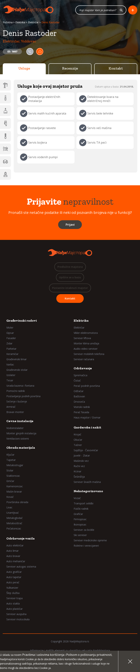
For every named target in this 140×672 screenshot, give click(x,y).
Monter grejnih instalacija (21, 433)
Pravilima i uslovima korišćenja (43, 655)
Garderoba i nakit (87, 427)
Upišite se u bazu (70, 277)
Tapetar (11, 460)
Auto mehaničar (15, 561)
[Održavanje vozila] (5, 161)
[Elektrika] (5, 97)
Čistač (77, 380)
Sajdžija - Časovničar (86, 450)
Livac (9, 507)
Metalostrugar (14, 465)
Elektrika (20, 22)
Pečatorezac (13, 528)
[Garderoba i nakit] (5, 148)
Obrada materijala (20, 448)
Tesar (9, 380)
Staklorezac (13, 475)
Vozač (77, 498)
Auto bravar (13, 556)
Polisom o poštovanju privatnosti (89, 655)
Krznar (77, 471)
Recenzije (70, 68)
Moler (9, 327)
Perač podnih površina (87, 386)
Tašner (78, 445)
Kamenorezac (14, 486)
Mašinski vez (81, 461)
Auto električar (15, 545)
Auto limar (12, 550)
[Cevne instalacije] (5, 123)
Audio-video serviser (86, 348)
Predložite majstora (70, 266)
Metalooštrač (14, 523)
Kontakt (116, 68)
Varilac (10, 364)
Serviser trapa (14, 598)
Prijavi (70, 224)
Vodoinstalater (15, 428)
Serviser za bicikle (84, 529)
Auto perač (12, 582)
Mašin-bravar (14, 491)
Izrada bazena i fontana (20, 385)
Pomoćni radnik (15, 391)
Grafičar (78, 514)
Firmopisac (80, 519)
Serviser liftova (82, 338)
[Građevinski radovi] (5, 85)
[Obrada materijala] (5, 136)
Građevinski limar (16, 359)
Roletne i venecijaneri (86, 545)
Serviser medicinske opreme (90, 540)
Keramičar (12, 354)
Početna (8, 22)
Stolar (9, 470)
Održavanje (83, 368)
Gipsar (10, 333)
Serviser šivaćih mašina (87, 482)
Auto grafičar (14, 572)
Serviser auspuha (16, 614)
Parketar (11, 348)
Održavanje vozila (20, 538)
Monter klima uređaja (86, 343)
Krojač (77, 434)
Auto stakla (13, 603)
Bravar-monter (15, 412)
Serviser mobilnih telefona (89, 354)
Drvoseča (79, 401)
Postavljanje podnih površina (23, 396)
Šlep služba (13, 593)
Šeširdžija (79, 476)
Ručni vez (79, 466)
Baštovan (79, 396)
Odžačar (78, 391)
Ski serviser (80, 535)
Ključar (10, 454)
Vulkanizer (12, 587)
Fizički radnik (81, 508)
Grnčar (10, 481)
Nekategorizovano (88, 491)
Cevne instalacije (19, 421)
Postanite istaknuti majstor (70, 288)
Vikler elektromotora (86, 333)
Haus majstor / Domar (87, 417)
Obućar (78, 439)
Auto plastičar (14, 608)
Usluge (24, 68)
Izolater (10, 375)
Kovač (10, 497)
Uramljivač (12, 512)
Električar (33, 22)
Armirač (10, 406)
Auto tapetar (13, 577)
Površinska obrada (17, 502)
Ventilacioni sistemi (17, 438)
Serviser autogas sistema (21, 566)
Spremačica (80, 375)
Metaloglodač (14, 518)
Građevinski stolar (17, 369)
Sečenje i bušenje (16, 401)
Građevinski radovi (21, 321)
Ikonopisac (80, 524)
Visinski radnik (82, 407)
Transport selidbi (83, 503)
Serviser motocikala (18, 619)
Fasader (11, 338)
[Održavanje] (5, 110)
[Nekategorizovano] (5, 174)
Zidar (9, 343)
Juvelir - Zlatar (82, 455)
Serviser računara (84, 359)
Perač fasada (81, 412)
